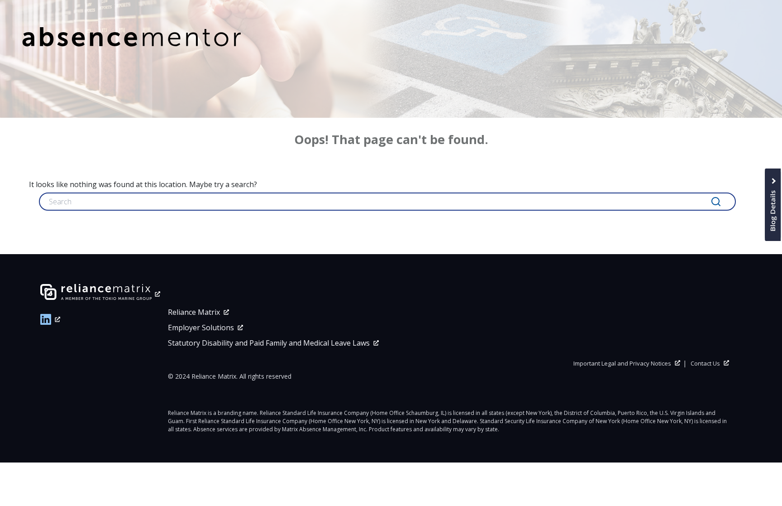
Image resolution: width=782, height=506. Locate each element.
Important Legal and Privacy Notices (622, 363)
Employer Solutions (201, 328)
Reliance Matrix (194, 312)
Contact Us (705, 363)
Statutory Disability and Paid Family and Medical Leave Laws (269, 343)
